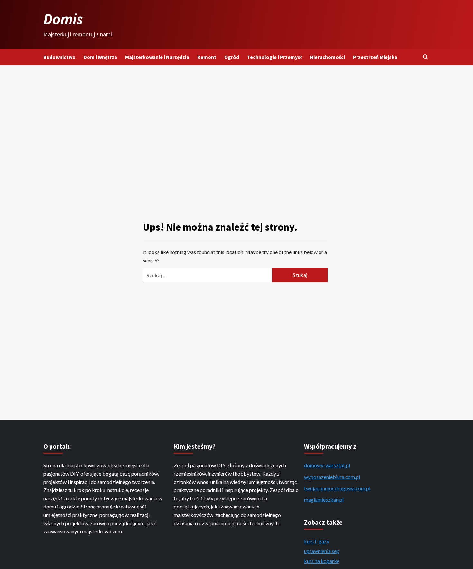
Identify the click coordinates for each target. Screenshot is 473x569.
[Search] (426, 57)
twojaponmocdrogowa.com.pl (337, 488)
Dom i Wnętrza (100, 57)
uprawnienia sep (321, 551)
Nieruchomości (327, 57)
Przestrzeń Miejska (375, 57)
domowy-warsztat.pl (327, 465)
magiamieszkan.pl (324, 500)
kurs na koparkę (321, 561)
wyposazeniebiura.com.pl (332, 477)
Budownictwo (59, 57)
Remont (206, 57)
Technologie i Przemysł (274, 57)
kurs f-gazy (316, 541)
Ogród (231, 57)
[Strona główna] (236, 25)
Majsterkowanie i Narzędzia (157, 57)
